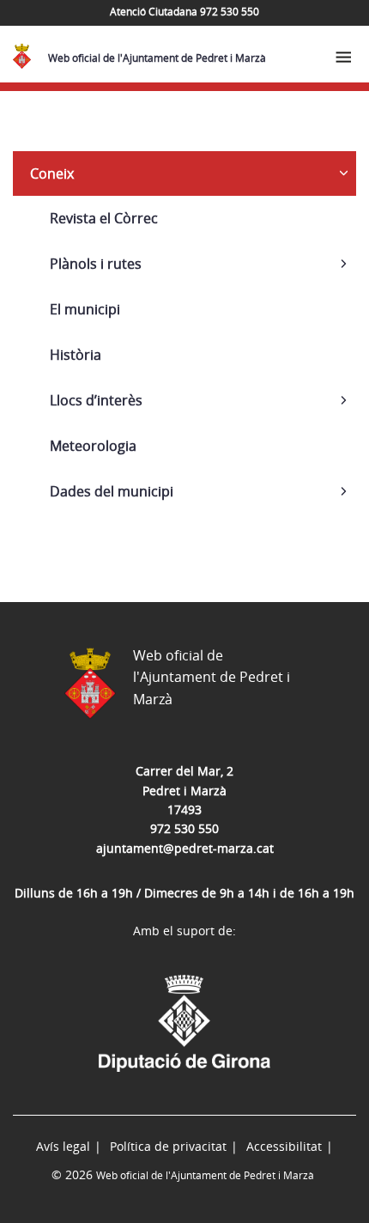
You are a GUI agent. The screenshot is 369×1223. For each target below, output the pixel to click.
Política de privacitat (168, 1146)
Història (75, 354)
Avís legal (63, 1146)
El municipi (85, 309)
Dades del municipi (111, 491)
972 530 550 (184, 828)
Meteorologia (93, 445)
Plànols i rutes (96, 263)
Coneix (52, 173)
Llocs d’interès (96, 400)
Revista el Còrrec (104, 218)
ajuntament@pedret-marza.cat (185, 848)
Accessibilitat (284, 1146)
